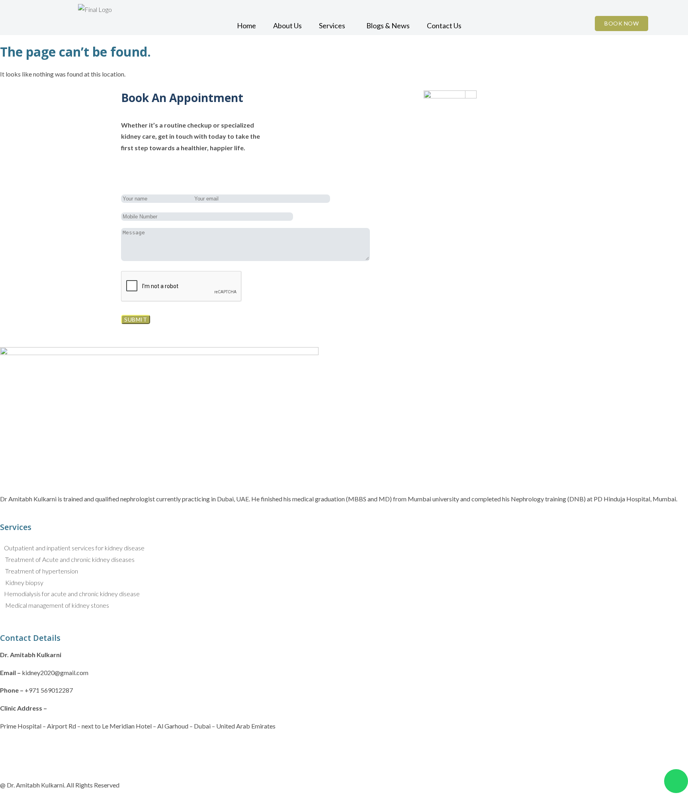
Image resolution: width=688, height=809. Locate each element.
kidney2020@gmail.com (55, 672)
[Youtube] (73, 748)
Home (246, 25)
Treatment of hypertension (41, 571)
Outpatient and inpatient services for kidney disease (74, 548)
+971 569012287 (49, 690)
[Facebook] (10, 748)
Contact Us (444, 25)
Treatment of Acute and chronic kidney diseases (69, 559)
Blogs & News (388, 25)
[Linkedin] (52, 748)
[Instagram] (31, 748)
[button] (334, 25)
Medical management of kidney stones (56, 605)
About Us (287, 25)
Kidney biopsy (23, 582)
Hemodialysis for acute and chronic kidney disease (72, 593)
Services (332, 25)
